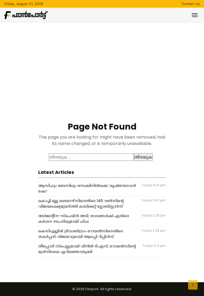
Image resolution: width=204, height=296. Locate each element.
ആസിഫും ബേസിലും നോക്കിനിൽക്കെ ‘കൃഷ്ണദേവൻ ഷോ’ (87, 188)
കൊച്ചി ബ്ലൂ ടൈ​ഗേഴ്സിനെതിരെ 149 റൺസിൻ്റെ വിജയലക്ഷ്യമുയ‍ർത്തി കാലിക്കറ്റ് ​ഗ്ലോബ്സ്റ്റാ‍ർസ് (81, 203)
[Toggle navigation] (195, 15)
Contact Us (191, 4)
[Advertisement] (102, 62)
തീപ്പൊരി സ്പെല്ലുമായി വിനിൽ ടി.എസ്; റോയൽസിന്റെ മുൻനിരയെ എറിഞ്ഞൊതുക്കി (87, 249)
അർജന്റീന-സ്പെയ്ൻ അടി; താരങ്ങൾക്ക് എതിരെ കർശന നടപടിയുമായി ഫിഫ (83, 218)
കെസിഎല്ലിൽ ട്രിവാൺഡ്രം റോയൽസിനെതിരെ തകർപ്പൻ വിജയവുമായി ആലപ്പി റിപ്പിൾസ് (80, 233)
